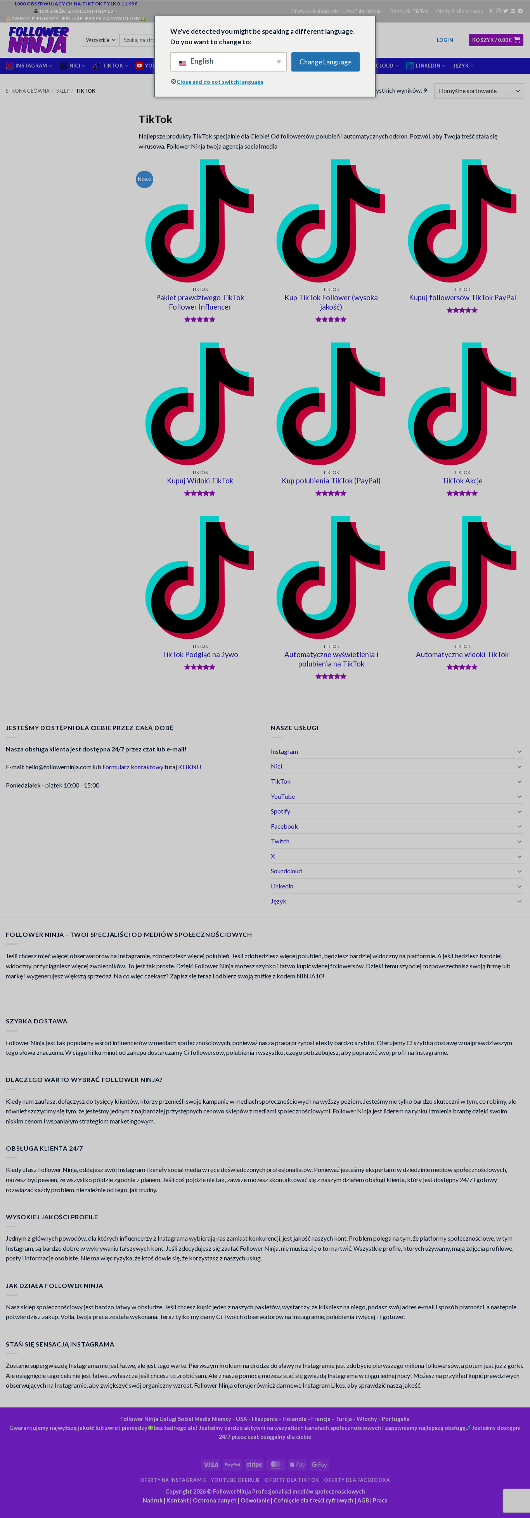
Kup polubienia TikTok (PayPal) (331, 480)
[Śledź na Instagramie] (498, 11)
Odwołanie (255, 1500)
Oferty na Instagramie (315, 11)
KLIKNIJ (189, 766)
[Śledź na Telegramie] (520, 11)
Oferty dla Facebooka (459, 11)
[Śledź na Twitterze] (505, 11)
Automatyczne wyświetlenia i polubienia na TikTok (331, 659)
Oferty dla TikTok (408, 11)
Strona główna (28, 91)
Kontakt (177, 1500)
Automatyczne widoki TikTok (462, 654)
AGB (363, 1500)
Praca (380, 1500)
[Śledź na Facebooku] (490, 11)
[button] (445, 40)
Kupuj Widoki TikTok (200, 480)
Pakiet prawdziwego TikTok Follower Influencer (200, 302)
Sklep (62, 91)
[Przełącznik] (519, 751)
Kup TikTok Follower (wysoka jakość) (331, 302)
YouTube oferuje (364, 11)
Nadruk (153, 1500)
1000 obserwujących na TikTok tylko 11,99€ (76, 4)
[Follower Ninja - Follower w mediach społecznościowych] (38, 40)
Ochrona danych (215, 1500)
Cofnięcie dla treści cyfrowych (313, 1500)
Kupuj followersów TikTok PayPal (462, 297)
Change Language (326, 62)
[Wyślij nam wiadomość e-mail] (513, 11)
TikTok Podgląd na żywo (200, 654)
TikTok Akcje (462, 480)
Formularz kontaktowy (132, 766)
